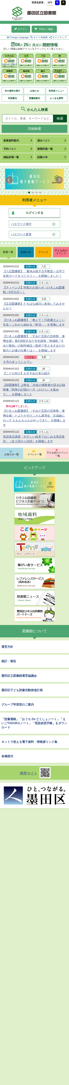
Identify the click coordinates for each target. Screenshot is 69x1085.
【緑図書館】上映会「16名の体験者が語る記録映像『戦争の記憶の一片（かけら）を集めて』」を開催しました (34, 389)
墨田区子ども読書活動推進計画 (22, 690)
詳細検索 (34, 129)
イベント (43, 252)
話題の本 (42, 157)
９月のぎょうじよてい (17, 361)
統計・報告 (8, 661)
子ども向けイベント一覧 (57, 454)
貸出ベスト (43, 140)
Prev (10, 180)
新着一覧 (8, 252)
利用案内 (12, 98)
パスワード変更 (21, 234)
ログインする (34, 212)
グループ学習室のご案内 (17, 704)
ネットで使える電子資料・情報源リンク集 (29, 741)
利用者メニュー (56, 91)
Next (59, 180)
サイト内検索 (40, 37)
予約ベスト (9, 148)
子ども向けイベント (61, 252)
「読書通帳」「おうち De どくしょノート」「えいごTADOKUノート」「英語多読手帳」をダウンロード (34, 723)
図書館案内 (34, 98)
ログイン (22, 29)
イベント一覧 (34, 454)
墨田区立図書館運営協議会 (19, 675)
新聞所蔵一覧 (45, 148)
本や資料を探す (12, 91)
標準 (50, 2)
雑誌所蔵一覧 (11, 157)
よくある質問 (56, 98)
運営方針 (7, 646)
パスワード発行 (21, 224)
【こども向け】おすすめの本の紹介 (26, 373)
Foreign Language (19, 37)
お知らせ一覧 (11, 454)
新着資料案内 (11, 140)
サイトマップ (59, 37)
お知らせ (34, 91)
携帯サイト (28, 773)
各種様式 (7, 756)
